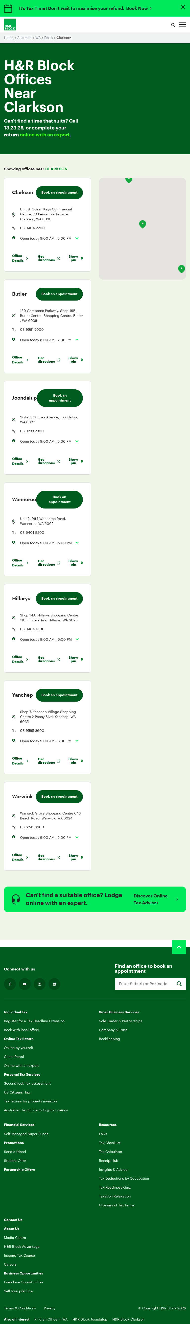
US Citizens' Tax (17, 1092)
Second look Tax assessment (27, 1083)
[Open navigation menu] (182, 24)
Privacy (49, 1308)
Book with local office (21, 1030)
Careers (10, 1264)
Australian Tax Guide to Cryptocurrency (36, 1110)
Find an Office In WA (51, 1319)
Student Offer (15, 1161)
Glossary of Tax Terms (117, 1205)
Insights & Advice (113, 1169)
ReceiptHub (108, 1161)
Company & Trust (113, 1030)
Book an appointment (59, 192)
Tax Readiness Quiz (115, 1187)
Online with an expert (21, 1066)
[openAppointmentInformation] (75, 238)
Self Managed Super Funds (26, 1134)
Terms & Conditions (20, 1308)
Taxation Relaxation (115, 1196)
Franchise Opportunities (23, 1282)
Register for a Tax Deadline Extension (34, 1021)
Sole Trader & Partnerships (120, 1021)
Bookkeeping (109, 1039)
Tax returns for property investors (31, 1101)
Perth (48, 38)
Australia (24, 38)
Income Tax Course (19, 1255)
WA (38, 38)
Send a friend (15, 1152)
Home (9, 38)
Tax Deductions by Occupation (124, 1178)
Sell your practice (18, 1291)
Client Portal (14, 1057)
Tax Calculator (110, 1152)
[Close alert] (183, 7)
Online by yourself (18, 1048)
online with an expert (45, 134)
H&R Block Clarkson (128, 1319)
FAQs (103, 1134)
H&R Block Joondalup (89, 1319)
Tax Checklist (109, 1143)
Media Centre (15, 1238)
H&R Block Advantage (22, 1246)
